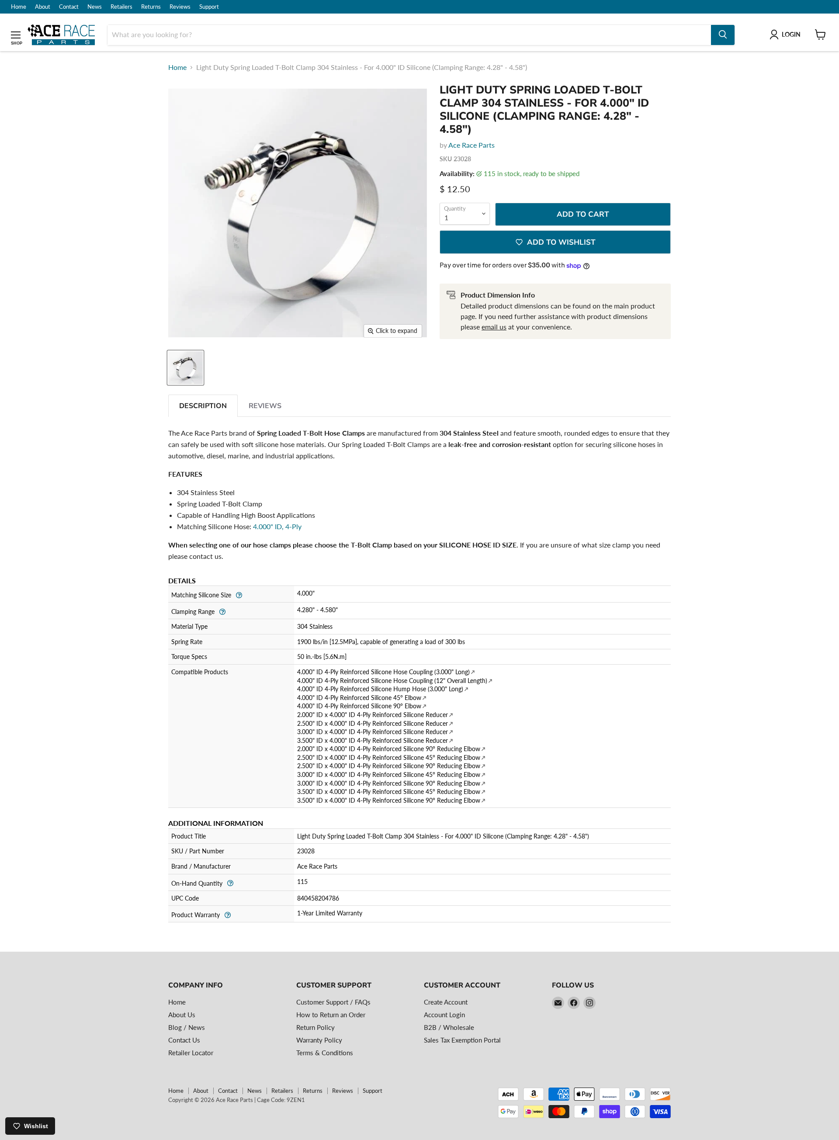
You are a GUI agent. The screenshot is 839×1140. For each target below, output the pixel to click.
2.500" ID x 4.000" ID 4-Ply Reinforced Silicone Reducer (372, 723)
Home (18, 6)
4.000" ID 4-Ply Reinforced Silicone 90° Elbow (359, 706)
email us (494, 326)
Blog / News (186, 1027)
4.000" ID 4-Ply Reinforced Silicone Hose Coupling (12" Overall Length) (392, 680)
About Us (181, 1015)
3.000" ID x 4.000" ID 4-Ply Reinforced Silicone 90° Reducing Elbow (388, 783)
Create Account (446, 1002)
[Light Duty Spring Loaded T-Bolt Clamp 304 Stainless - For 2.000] (185, 367)
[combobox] (409, 34)
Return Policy (315, 1027)
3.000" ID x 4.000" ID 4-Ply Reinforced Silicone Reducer (372, 731)
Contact (69, 6)
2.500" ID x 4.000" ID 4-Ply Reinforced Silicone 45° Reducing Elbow (388, 757)
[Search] (723, 34)
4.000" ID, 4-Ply (277, 526)
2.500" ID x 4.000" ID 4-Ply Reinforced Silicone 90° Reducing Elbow (388, 765)
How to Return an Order (330, 1015)
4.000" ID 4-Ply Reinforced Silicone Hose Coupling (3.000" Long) (383, 672)
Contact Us (184, 1040)
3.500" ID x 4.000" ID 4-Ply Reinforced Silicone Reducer (372, 740)
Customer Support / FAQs (333, 1002)
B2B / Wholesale (449, 1027)
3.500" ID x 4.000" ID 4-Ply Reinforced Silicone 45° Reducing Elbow (388, 791)
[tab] (203, 406)
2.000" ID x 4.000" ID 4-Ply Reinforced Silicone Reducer (372, 714)
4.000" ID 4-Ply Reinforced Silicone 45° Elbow (359, 697)
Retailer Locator (190, 1053)
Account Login (444, 1015)
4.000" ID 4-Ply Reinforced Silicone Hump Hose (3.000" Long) (380, 689)
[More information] (238, 594)
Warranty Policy (319, 1040)
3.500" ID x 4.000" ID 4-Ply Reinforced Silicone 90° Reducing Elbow (388, 800)
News (94, 6)
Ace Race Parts (471, 145)
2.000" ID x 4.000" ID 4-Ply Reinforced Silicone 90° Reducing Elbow (388, 748)
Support (209, 6)
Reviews (180, 6)
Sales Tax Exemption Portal (462, 1040)
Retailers (121, 6)
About (42, 6)
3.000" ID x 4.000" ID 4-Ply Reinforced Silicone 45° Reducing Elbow (388, 774)
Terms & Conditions (324, 1053)
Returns (151, 6)
